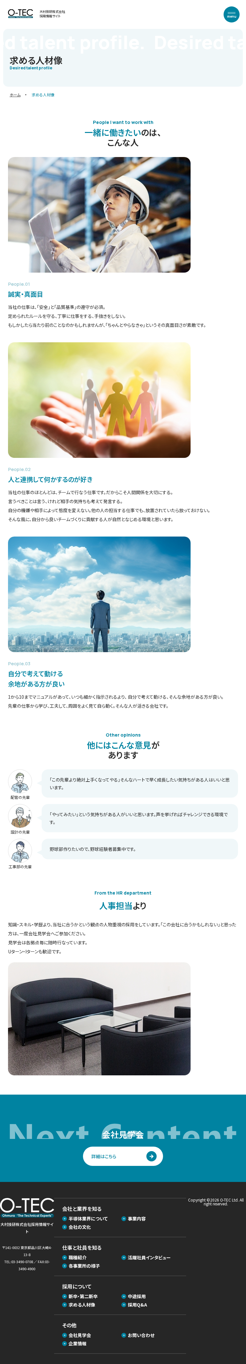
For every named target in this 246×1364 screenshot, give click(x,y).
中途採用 (137, 1296)
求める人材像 (82, 1304)
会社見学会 (80, 1335)
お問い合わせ (141, 1335)
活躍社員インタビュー (149, 1257)
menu (231, 16)
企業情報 (77, 1343)
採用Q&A (137, 1304)
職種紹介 (77, 1257)
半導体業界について (88, 1218)
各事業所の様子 (84, 1266)
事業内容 (137, 1218)
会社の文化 (80, 1227)
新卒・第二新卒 (83, 1296)
